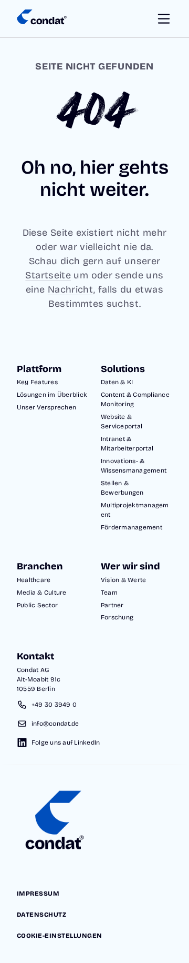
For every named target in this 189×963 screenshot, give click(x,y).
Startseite (48, 275)
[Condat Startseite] (42, 19)
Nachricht (70, 289)
